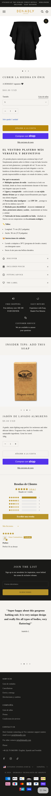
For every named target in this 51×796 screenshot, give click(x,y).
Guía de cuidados (9, 684)
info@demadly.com (23, 740)
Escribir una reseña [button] (25, 516)
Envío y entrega (8, 693)
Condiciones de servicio (11, 719)
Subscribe (25, 592)
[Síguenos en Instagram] (10, 758)
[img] (8, 534)
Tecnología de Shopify (34, 772)
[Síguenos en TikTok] (17, 758)
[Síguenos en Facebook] (4, 758)
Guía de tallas (43, 97)
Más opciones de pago (25, 142)
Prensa (5, 714)
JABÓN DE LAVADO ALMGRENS (25, 416)
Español (41, 767)
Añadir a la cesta (25, 128)
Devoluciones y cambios (12, 697)
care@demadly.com (18, 735)
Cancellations (7, 688)
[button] (14, 497)
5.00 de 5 (32, 489)
